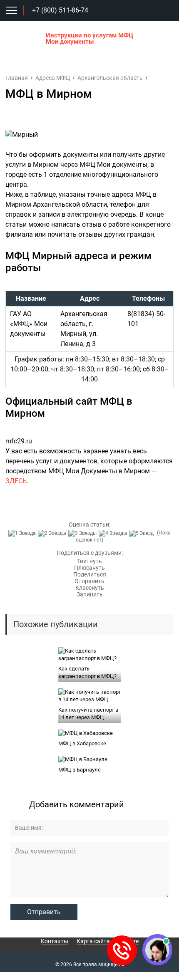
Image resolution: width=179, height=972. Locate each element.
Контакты (54, 941)
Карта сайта (93, 941)
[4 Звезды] (114, 533)
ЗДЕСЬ (16, 481)
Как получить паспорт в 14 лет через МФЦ (88, 713)
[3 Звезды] (83, 533)
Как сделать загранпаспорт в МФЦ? (87, 672)
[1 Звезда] (23, 533)
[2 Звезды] (53, 533)
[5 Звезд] (142, 533)
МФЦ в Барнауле (79, 770)
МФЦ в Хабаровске (82, 743)
